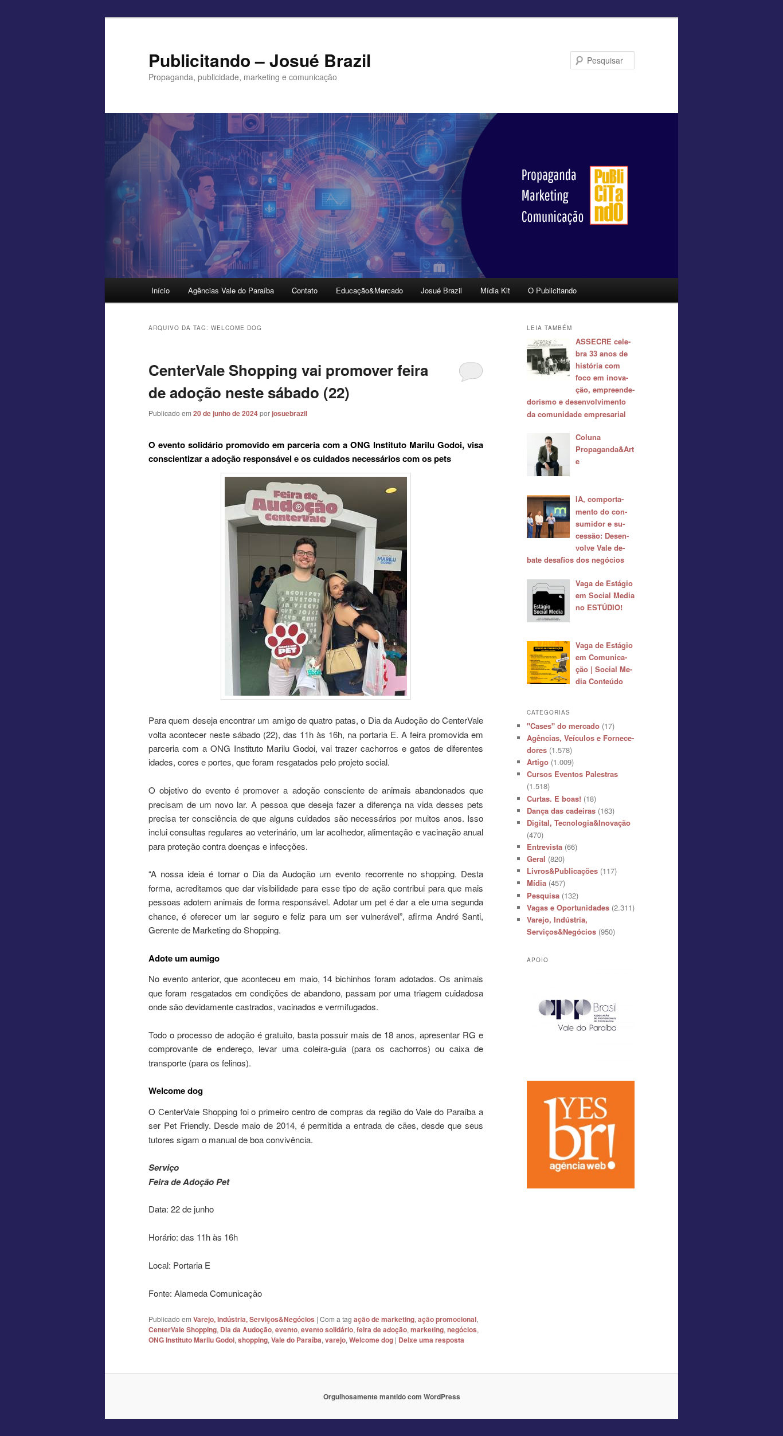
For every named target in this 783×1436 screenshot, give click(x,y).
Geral (536, 858)
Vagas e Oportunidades (568, 907)
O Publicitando (552, 290)
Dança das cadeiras (561, 810)
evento (286, 1329)
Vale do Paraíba (296, 1340)
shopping (253, 1340)
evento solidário (327, 1329)
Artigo (538, 761)
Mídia (536, 882)
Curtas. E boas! (554, 798)
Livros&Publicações (562, 870)
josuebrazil (289, 413)
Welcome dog (371, 1340)
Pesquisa (543, 895)
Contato (305, 290)
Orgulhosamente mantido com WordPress (391, 1396)
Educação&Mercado (369, 290)
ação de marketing (384, 1319)
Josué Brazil (441, 290)
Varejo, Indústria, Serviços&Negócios (254, 1319)
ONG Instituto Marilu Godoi (191, 1340)
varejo (335, 1340)
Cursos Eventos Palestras (572, 773)
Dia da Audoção (246, 1329)
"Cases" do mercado (563, 725)
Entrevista (544, 846)
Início (160, 290)
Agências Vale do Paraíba (231, 290)
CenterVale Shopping (182, 1329)
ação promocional (447, 1319)
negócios (462, 1329)
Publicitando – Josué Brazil (259, 60)
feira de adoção (382, 1329)
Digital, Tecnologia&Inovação (579, 822)
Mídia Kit (495, 290)
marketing (427, 1329)
